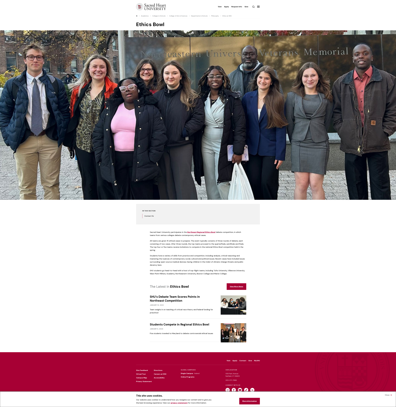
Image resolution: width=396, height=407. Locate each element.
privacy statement (179, 403)
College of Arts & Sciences (178, 16)
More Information (249, 401)
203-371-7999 (231, 380)
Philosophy (215, 16)
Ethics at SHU (227, 16)
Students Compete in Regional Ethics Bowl (179, 324)
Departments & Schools (199, 16)
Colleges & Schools (159, 16)
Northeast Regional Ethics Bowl (201, 232)
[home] (136, 16)
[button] (258, 6)
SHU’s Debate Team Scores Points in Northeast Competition (175, 299)
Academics (145, 16)
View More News (236, 286)
